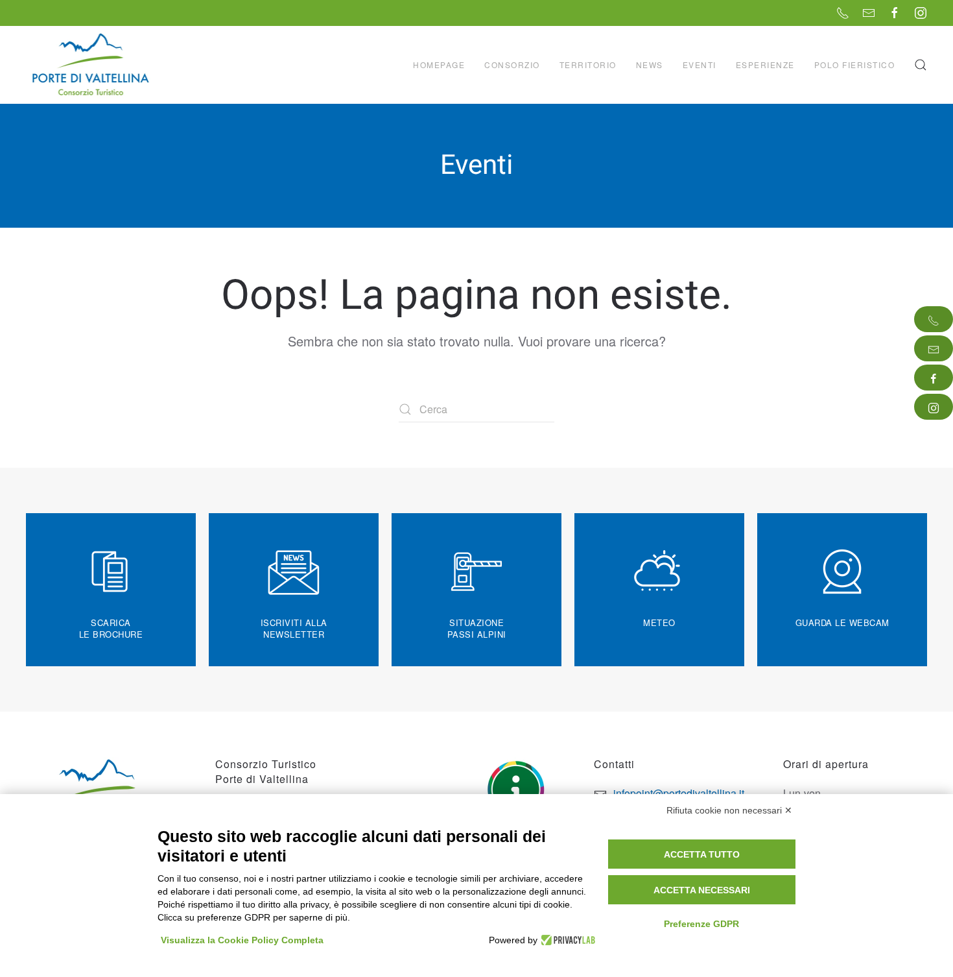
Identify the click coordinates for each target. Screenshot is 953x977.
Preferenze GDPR (701, 924)
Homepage (439, 64)
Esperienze (765, 64)
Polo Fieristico (854, 64)
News (649, 64)
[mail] (933, 348)
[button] (920, 65)
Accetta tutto (702, 854)
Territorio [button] (588, 64)
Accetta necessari (701, 890)
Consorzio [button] (512, 64)
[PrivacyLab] (566, 940)
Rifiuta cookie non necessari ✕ (729, 810)
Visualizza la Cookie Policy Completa (242, 940)
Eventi (699, 64)
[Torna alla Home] (92, 65)
